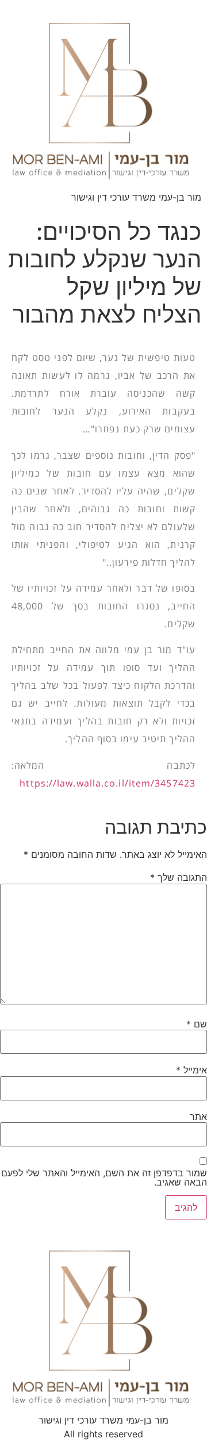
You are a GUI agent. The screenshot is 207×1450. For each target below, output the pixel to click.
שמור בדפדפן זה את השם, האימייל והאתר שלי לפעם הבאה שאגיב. (104, 1177)
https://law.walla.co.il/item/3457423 (107, 783)
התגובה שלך (178, 877)
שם (196, 1024)
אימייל (191, 1070)
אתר (198, 1116)
